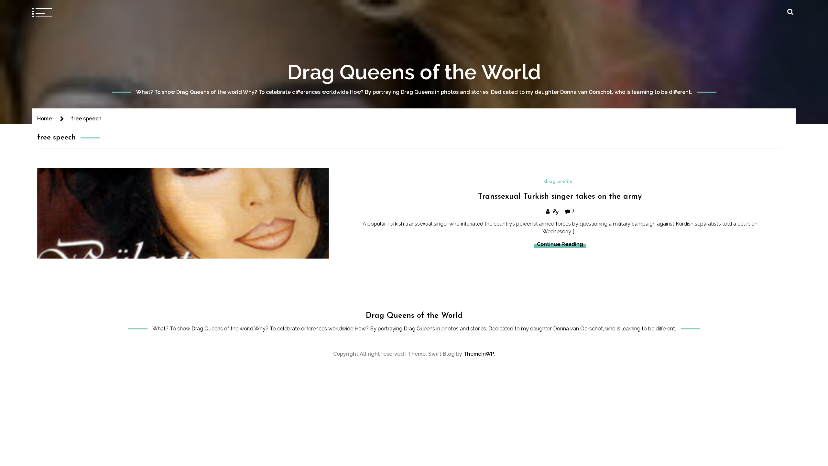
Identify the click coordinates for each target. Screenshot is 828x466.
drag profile (558, 181)
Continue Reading (560, 244)
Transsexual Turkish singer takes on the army (560, 197)
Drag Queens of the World (414, 72)
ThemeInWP (478, 354)
